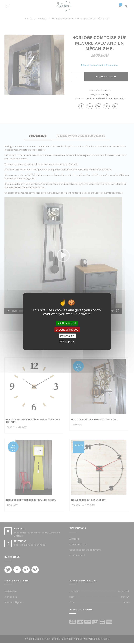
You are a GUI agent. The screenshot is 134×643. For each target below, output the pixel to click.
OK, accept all (68, 323)
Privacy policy (67, 341)
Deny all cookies (68, 329)
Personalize (67, 336)
